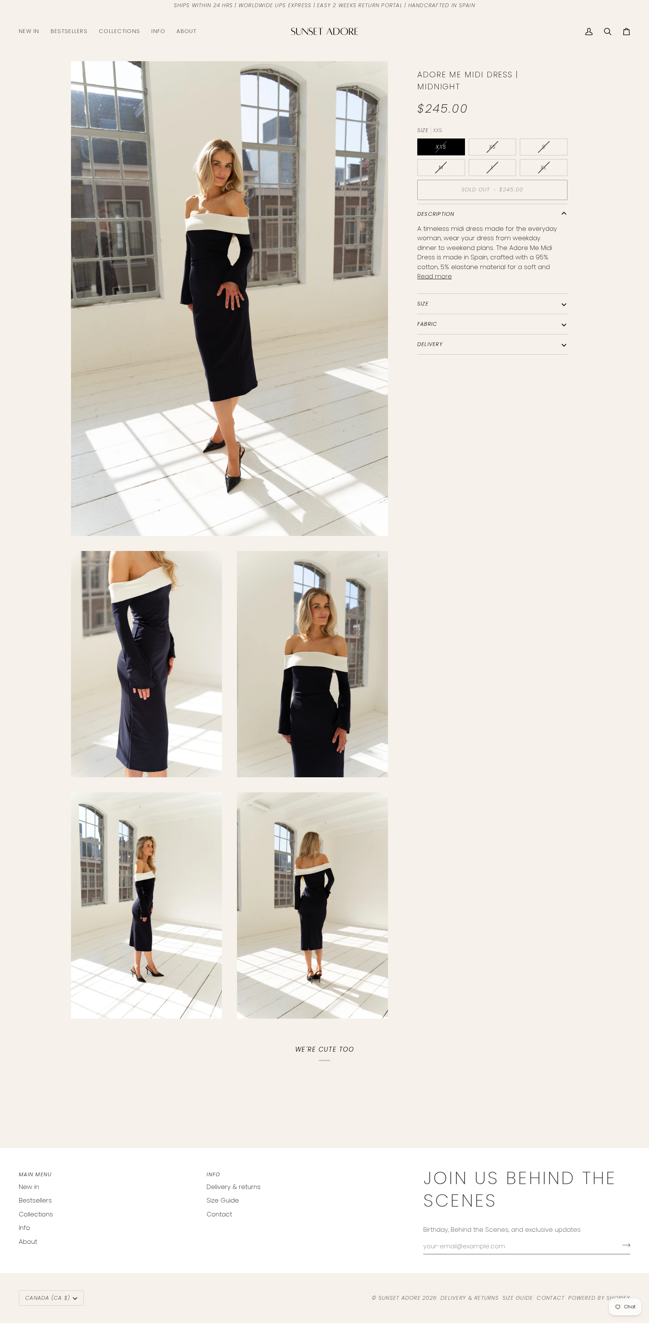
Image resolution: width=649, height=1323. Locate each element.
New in (29, 1186)
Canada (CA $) (47, 1298)
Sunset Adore (400, 1298)
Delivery (430, 344)
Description (436, 214)
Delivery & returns (234, 1186)
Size (423, 303)
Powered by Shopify (599, 1298)
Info (24, 1227)
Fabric (427, 324)
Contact (219, 1214)
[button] (119, 31)
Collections (36, 1214)
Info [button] (213, 1174)
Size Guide (223, 1200)
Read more (434, 276)
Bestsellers (35, 1200)
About (28, 1241)
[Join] (624, 1245)
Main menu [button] (35, 1174)
